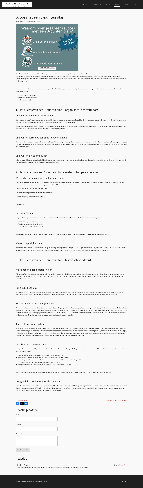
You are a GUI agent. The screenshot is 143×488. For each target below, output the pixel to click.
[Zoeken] (135, 4)
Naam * (18, 415)
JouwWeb (124, 482)
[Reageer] (124, 465)
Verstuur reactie (22, 450)
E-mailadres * (20, 424)
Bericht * (19, 434)
